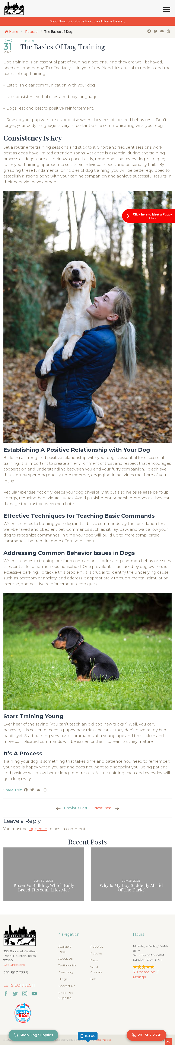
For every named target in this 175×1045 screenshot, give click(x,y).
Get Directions (14, 965)
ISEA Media (103, 1040)
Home (13, 32)
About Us (65, 958)
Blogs (62, 979)
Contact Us (66, 986)
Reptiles (96, 953)
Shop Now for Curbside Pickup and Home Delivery (87, 21)
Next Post (102, 808)
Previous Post (76, 808)
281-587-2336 (15, 972)
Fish (93, 979)
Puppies (96, 946)
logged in (38, 829)
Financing (65, 972)
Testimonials (67, 965)
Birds (94, 960)
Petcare (31, 32)
